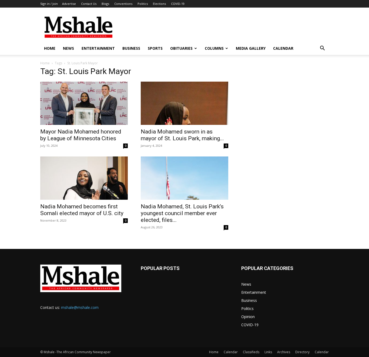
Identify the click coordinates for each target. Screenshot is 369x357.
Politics (142, 4)
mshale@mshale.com (80, 307)
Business (131, 48)
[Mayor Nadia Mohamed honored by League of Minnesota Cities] (84, 103)
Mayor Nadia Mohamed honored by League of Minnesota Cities (80, 135)
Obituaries (181, 48)
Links (268, 352)
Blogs (105, 4)
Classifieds (251, 352)
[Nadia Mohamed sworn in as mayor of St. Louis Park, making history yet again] (184, 103)
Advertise (69, 4)
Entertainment (98, 48)
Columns (214, 48)
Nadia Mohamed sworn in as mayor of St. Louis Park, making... (182, 135)
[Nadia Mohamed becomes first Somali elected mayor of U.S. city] (84, 178)
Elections (159, 4)
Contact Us (88, 4)
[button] (322, 48)
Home (49, 48)
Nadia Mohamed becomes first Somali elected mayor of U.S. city (81, 209)
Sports (155, 48)
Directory (302, 352)
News (68, 48)
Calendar (283, 48)
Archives (283, 352)
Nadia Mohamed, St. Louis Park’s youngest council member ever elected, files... (182, 213)
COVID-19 (178, 4)
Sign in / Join (49, 4)
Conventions (123, 4)
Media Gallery (251, 48)
